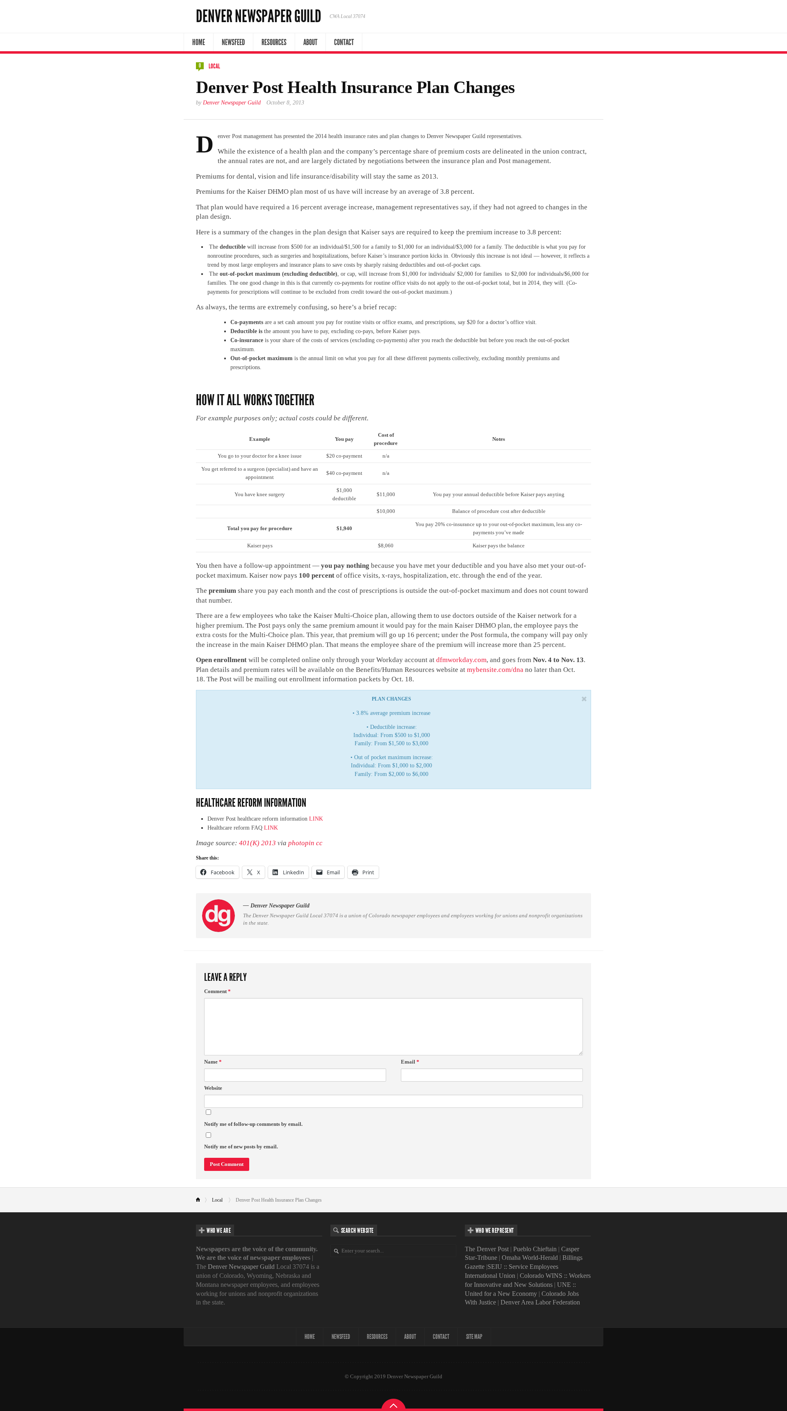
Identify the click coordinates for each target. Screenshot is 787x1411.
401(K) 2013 (257, 843)
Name (213, 1062)
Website (213, 1088)
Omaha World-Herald (530, 1257)
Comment (217, 991)
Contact (344, 42)
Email (410, 1062)
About (310, 42)
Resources (274, 42)
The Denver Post (487, 1248)
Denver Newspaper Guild (258, 16)
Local (214, 66)
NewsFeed (233, 42)
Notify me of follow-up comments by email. (253, 1124)
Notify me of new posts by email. (241, 1146)
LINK (316, 819)
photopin (301, 843)
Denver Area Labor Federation (540, 1302)
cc (319, 843)
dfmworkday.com (461, 660)
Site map (474, 1337)
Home (198, 42)
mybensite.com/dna (495, 670)
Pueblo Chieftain (535, 1248)
